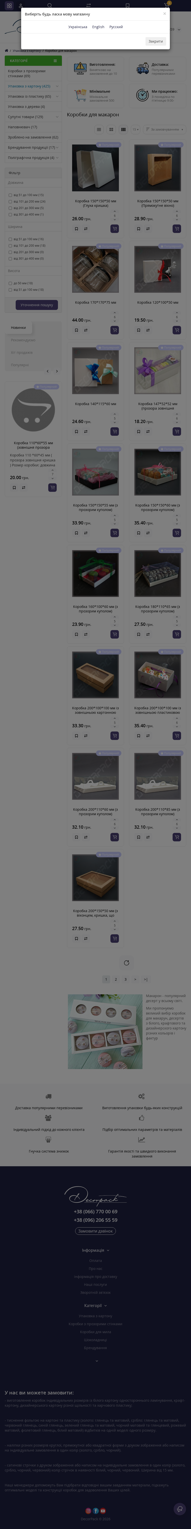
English (98, 26)
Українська (77, 26)
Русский (116, 26)
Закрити (156, 41)
